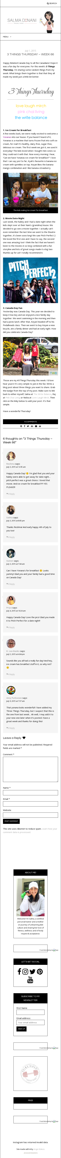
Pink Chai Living (13, 397)
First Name (21, 1008)
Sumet (9, 560)
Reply (12, 493)
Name (6, 787)
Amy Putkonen (14, 697)
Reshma (10, 463)
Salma (9, 517)
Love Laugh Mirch (40, 397)
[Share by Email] (36, 426)
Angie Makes (39, 1149)
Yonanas (7, 137)
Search (53, 3)
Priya (9, 607)
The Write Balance (42, 394)
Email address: (23, 1018)
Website (7, 810)
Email (6, 798)
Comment (8, 754)
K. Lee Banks (13, 651)
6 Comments (30, 422)
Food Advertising (45, 950)
